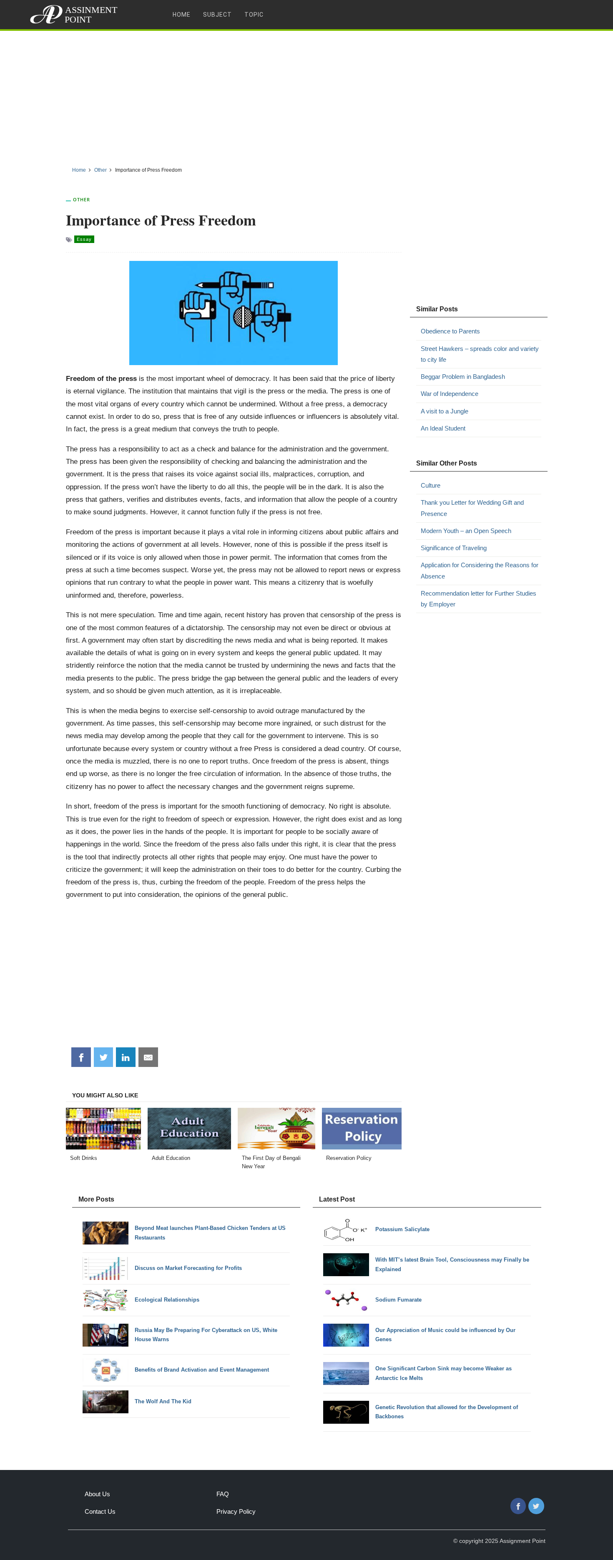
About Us (97, 1493)
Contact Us (100, 1511)
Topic (254, 14)
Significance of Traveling (454, 547)
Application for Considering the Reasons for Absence (479, 570)
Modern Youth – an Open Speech (466, 530)
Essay (84, 239)
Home (182, 14)
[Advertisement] (306, 95)
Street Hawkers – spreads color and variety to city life (480, 354)
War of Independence (449, 393)
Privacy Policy (236, 1511)
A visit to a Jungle (444, 411)
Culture (430, 485)
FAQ (222, 1493)
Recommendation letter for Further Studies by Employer (478, 599)
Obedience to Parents (450, 331)
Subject (217, 14)
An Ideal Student (443, 428)
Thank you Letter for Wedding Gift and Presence (472, 508)
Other (81, 199)
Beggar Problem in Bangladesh (463, 376)
